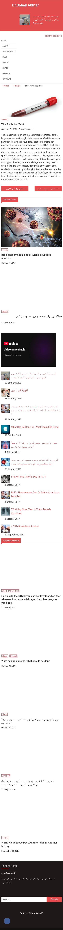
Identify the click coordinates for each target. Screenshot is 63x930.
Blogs (4, 656)
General (6, 73)
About (5, 46)
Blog (4, 57)
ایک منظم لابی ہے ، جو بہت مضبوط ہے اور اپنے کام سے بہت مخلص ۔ (49, 188)
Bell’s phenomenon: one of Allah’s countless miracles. (26, 256)
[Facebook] (7, 921)
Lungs (4, 837)
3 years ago (36, 23)
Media (5, 62)
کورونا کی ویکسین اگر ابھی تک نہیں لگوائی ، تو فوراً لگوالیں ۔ (28, 880)
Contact (6, 79)
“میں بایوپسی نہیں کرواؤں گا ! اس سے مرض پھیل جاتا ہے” (30, 721)
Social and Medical (10, 591)
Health (5, 68)
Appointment (8, 51)
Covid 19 (6, 776)
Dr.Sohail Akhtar (25, 5)
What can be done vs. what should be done (25, 661)
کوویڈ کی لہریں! (8, 873)
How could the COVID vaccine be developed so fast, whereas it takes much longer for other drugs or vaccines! (31, 599)
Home (4, 40)
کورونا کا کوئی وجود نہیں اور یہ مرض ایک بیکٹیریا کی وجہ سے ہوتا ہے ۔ (27, 783)
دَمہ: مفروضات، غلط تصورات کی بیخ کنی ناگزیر (17, 188)
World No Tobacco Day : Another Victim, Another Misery (29, 844)
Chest (4, 714)
